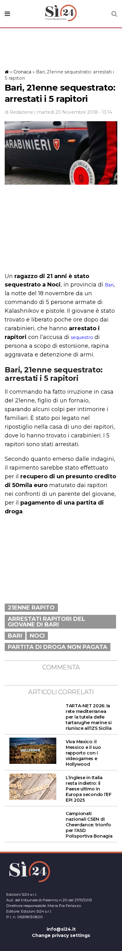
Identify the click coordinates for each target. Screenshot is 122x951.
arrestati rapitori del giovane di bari (46, 621)
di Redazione (19, 112)
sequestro (81, 337)
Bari (109, 285)
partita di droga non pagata (57, 647)
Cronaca (22, 72)
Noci (37, 635)
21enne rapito (31, 607)
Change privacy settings (61, 935)
